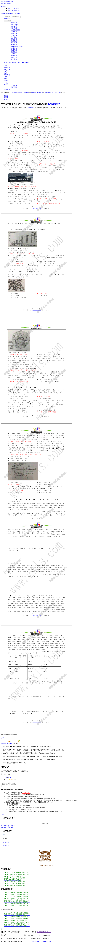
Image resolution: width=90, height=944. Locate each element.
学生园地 (14, 37)
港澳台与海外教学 (16, 46)
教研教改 (14, 31)
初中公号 (14, 87)
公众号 (6, 84)
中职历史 (14, 33)
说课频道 (14, 50)
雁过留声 (14, 52)
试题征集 (7, 62)
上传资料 (3, 6)
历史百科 (14, 39)
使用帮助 (11, 13)
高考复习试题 (48, 92)
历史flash (14, 42)
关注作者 (6, 846)
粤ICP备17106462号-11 (44, 932)
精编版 (6, 98)
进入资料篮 (11, 825)
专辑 (5, 82)
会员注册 (10, 3)
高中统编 (14, 22)
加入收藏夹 (4, 827)
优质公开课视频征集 (22, 62)
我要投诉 (3, 743)
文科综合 (14, 35)
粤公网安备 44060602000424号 (41, 941)
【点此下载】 (26, 793)
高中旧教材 (14, 24)
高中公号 (14, 86)
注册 (9, 777)
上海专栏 (14, 53)
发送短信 (6, 842)
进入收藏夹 (11, 827)
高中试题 (14, 57)
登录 (5, 777)
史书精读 (14, 44)
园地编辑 (31, 107)
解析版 (6, 96)
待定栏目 (14, 59)
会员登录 (3, 3)
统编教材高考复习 (37, 92)
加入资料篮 (4, 825)
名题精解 (14, 48)
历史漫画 (14, 55)
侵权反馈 (13, 62)
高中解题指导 (15, 30)
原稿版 (6, 99)
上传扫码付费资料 (13, 10)
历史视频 (14, 41)
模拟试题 (57, 92)
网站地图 (17, 13)
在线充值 (4, 13)
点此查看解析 (54, 104)
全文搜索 (7, 18)
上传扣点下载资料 (13, 8)
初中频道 (14, 28)
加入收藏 (9, 743)
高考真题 (14, 26)
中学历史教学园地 (16, 92)
